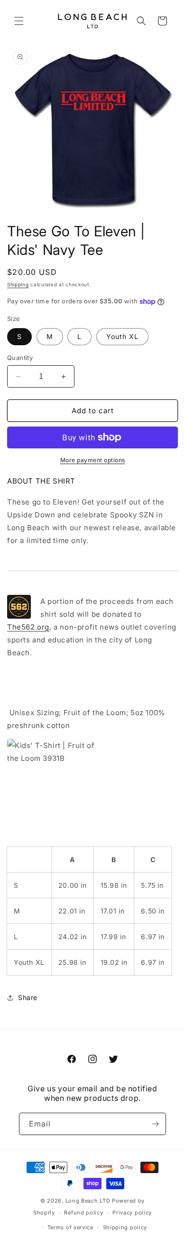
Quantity (20, 357)
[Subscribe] (155, 1124)
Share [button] (27, 997)
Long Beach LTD (88, 1200)
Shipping (18, 284)
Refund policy (83, 1212)
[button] (19, 20)
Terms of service (70, 1227)
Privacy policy (132, 1212)
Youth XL (122, 336)
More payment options (92, 460)
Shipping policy (125, 1227)
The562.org (28, 626)
